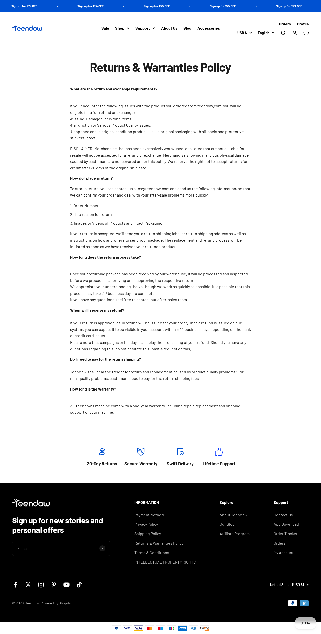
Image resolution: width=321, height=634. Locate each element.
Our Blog (227, 524)
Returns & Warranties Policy (158, 543)
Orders (285, 23)
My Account (284, 552)
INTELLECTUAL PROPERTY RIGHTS (165, 562)
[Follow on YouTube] (66, 584)
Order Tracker (286, 533)
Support (142, 28)
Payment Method (149, 514)
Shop (119, 28)
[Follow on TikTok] (79, 584)
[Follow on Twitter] (28, 584)
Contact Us (283, 514)
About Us (169, 28)
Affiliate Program (235, 533)
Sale (105, 28)
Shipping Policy (147, 533)
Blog (187, 28)
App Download (286, 524)
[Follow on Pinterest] (53, 584)
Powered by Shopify (56, 603)
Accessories (208, 28)
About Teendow (234, 514)
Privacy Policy (146, 524)
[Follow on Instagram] (41, 584)
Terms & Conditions (151, 552)
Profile (303, 23)
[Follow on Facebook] (15, 584)
